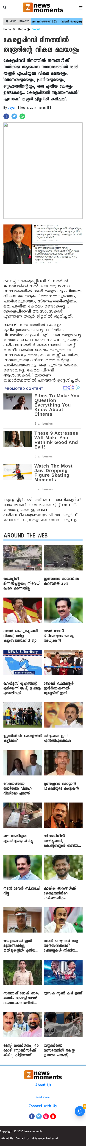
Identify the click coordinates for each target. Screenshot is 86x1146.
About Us (43, 1085)
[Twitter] (39, 1116)
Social (36, 30)
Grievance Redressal (45, 1138)
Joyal (11, 108)
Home (7, 30)
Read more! (43, 1097)
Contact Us (23, 1138)
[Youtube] (53, 1116)
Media (22, 30)
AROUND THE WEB (25, 536)
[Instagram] (46, 1116)
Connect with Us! (43, 1106)
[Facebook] (32, 1116)
